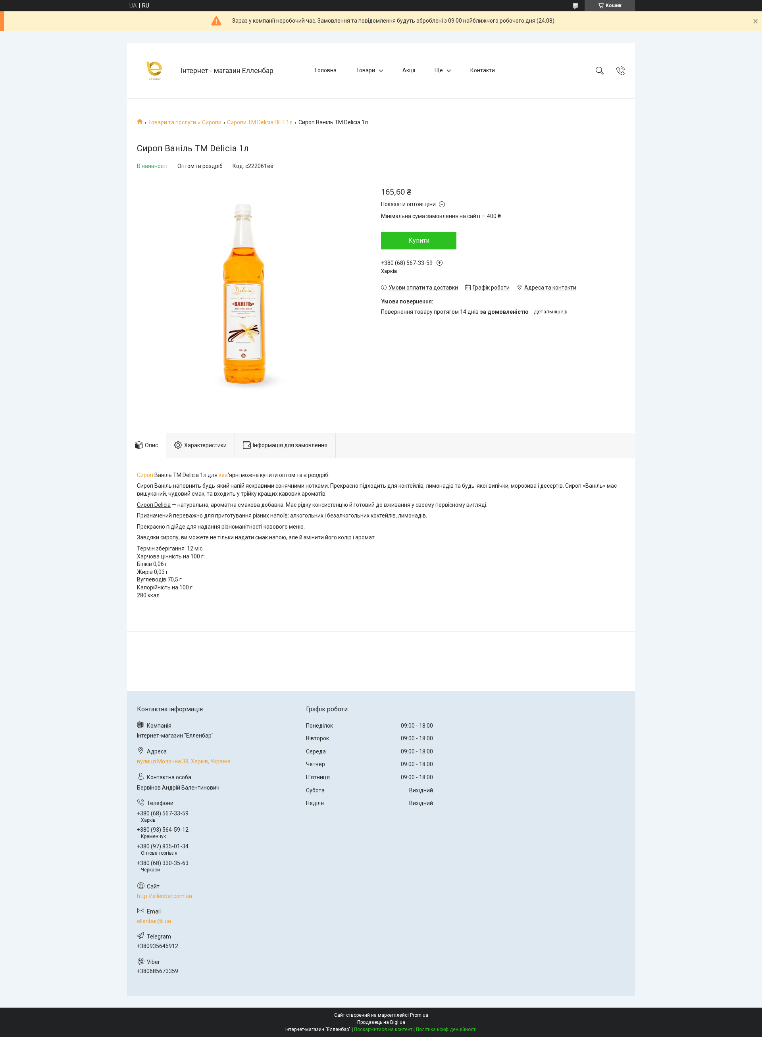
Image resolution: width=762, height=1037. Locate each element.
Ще (439, 70)
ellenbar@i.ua (154, 921)
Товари (365, 70)
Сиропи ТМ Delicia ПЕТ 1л (259, 122)
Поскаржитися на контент (383, 1029)
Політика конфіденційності (446, 1029)
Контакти (482, 70)
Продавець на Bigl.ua (381, 1022)
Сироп (145, 475)
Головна (326, 70)
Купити (418, 240)
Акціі (408, 70)
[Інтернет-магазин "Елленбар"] (155, 71)
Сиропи (211, 122)
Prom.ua (419, 1015)
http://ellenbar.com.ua (164, 896)
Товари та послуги (172, 122)
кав (223, 475)
